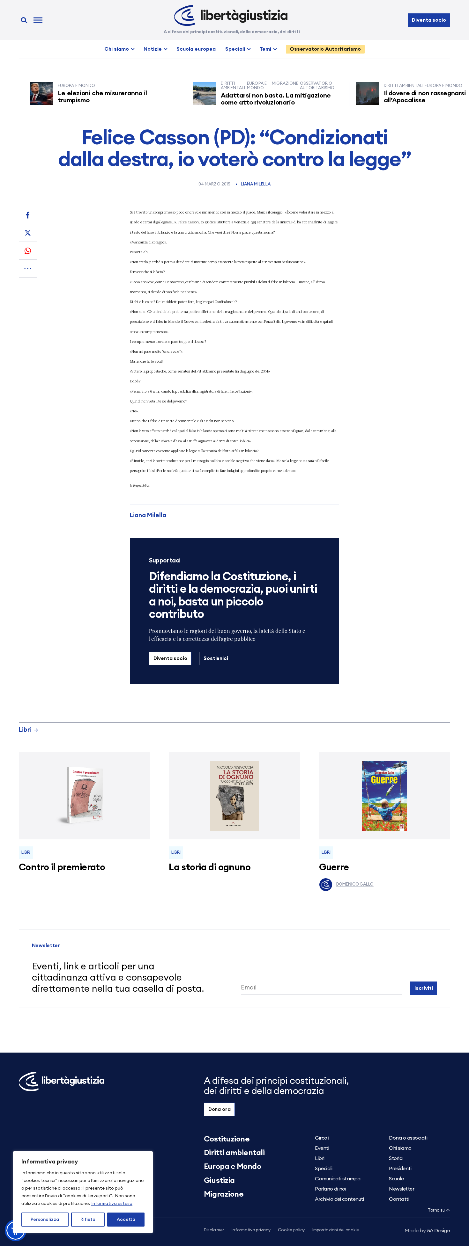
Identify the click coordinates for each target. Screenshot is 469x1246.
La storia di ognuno (209, 867)
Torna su (436, 1210)
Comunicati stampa (338, 1178)
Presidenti (400, 1168)
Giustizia (219, 1180)
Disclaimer (214, 1230)
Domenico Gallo (355, 884)
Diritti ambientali (234, 1153)
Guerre (334, 867)
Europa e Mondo (232, 1166)
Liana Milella (256, 184)
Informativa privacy (251, 1230)
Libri (25, 730)
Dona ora (219, 1109)
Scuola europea (196, 49)
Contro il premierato (62, 867)
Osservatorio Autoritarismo (325, 49)
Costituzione (226, 1139)
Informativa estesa (111, 1203)
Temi (265, 49)
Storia (395, 1158)
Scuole (396, 1178)
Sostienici (216, 658)
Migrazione (223, 1194)
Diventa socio (429, 20)
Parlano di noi (330, 1189)
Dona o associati (408, 1138)
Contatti (399, 1199)
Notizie (153, 49)
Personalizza (45, 1219)
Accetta (126, 1219)
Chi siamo (116, 49)
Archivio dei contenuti (339, 1199)
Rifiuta (87, 1219)
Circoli (322, 1138)
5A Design (427, 1230)
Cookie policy (291, 1230)
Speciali (235, 49)
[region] (83, 1192)
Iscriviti (423, 988)
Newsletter (401, 1189)
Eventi (322, 1148)
